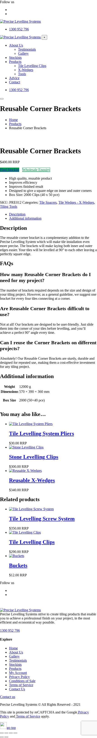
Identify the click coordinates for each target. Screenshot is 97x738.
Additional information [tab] (25, 218)
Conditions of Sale (22, 681)
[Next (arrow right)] (6, 737)
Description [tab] (17, 214)
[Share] (11, 733)
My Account (18, 673)
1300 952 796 (10, 630)
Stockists (15, 664)
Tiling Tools (8, 206)
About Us (16, 652)
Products (15, 669)
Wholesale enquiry (36, 170)
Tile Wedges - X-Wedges (76, 202)
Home (13, 648)
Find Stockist (9, 170)
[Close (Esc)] (15, 733)
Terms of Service (21, 685)
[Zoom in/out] (2, 733)
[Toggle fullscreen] (6, 733)
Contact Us (17, 689)
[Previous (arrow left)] (2, 737)
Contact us (7, 697)
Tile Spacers (48, 202)
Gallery (14, 656)
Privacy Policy (19, 677)
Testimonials (18, 660)
